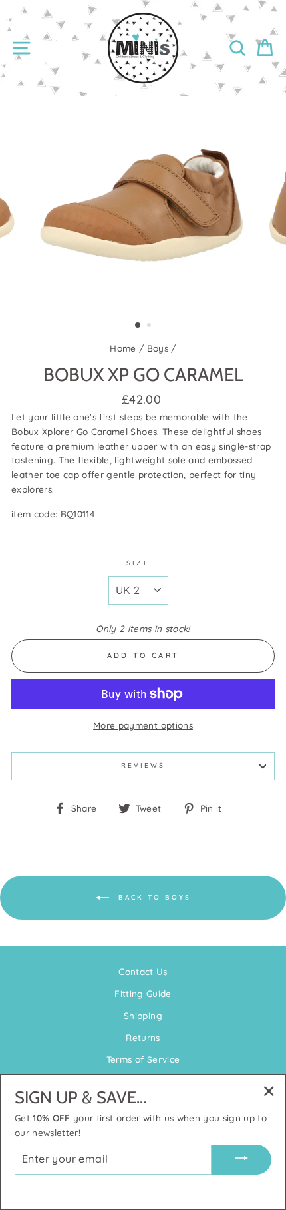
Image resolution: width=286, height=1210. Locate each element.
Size (137, 563)
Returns (143, 1037)
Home (123, 348)
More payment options (143, 725)
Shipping (143, 1015)
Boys (157, 348)
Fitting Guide (142, 993)
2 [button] (150, 326)
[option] (143, 203)
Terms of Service (143, 1059)
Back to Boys (152, 897)
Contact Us (142, 971)
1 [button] (138, 325)
